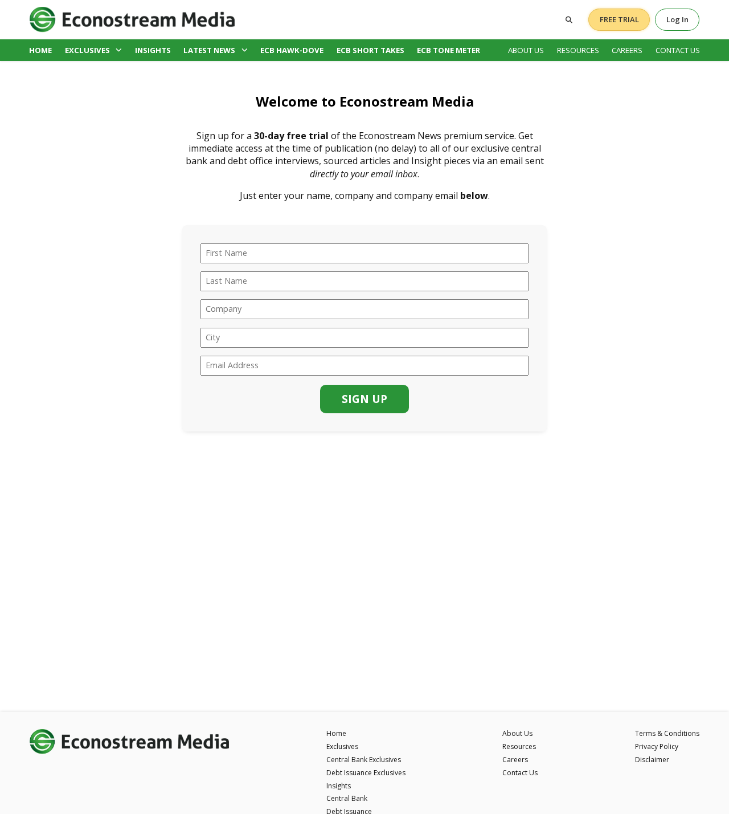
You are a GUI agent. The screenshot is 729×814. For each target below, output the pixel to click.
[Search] (569, 20)
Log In (677, 19)
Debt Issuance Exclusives (366, 773)
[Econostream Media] (132, 19)
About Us (526, 50)
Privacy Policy (656, 746)
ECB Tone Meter (448, 50)
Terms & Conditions (667, 733)
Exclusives (87, 50)
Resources (578, 50)
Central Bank (346, 798)
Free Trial (619, 19)
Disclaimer (652, 759)
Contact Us (678, 50)
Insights (153, 50)
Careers (627, 50)
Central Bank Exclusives (363, 759)
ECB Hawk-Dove (291, 50)
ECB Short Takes (370, 50)
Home (40, 50)
